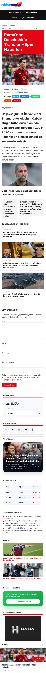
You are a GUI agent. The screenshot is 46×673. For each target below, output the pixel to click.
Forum (14, 18)
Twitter (15, 97)
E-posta (6, 353)
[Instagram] (19, 430)
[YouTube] (26, 430)
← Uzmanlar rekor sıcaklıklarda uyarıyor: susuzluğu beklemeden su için (9, 209)
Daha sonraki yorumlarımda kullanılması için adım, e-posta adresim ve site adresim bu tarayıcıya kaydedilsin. (21, 377)
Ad (4, 344)
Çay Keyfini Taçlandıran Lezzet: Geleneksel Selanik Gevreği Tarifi (23, 531)
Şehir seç (10, 408)
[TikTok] (32, 430)
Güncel (12, 26)
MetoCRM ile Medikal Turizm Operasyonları (21, 528)
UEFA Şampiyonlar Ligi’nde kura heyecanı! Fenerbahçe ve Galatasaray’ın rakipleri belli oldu (22, 524)
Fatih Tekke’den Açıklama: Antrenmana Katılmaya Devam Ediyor (23, 517)
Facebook (24, 97)
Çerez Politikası (28, 18)
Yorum (5, 321)
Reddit (8, 101)
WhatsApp (35, 97)
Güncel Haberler (15, 12)
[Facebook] (6, 430)
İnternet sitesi (8, 362)
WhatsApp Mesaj (23, 601)
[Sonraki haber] (39, 446)
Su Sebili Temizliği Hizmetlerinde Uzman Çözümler (23, 521)
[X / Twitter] (12, 430)
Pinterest (17, 101)
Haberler (5, 26)
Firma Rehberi (32, 12)
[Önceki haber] (34, 446)
